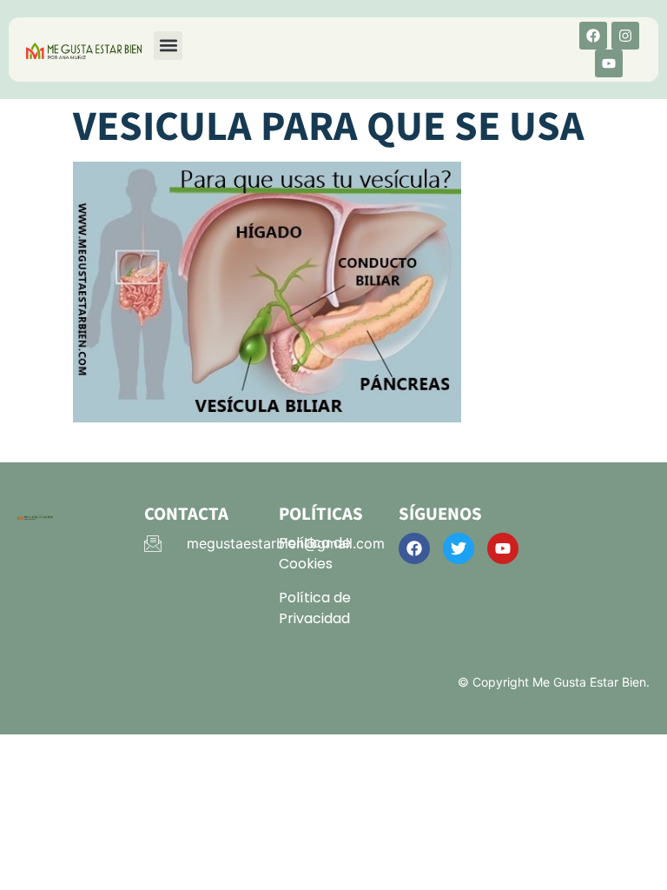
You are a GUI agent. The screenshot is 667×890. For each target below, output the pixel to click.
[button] (168, 45)
